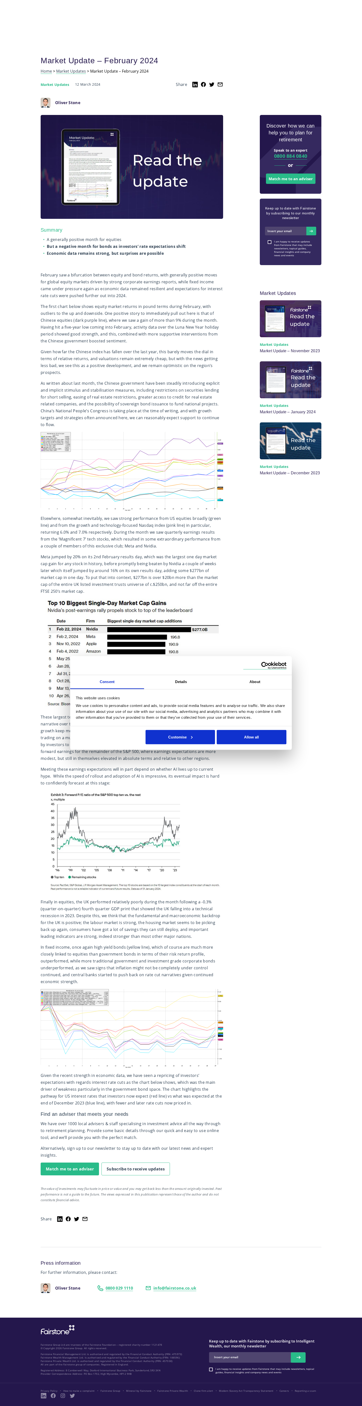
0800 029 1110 (119, 1288)
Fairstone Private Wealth (172, 1390)
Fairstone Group (110, 1390)
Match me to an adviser (70, 1169)
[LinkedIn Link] (44, 1396)
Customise (177, 737)
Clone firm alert (203, 1390)
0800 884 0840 (290, 156)
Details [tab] (181, 682)
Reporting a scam (305, 1390)
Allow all (251, 737)
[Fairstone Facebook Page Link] (53, 1396)
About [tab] (254, 682)
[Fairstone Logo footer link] (57, 1330)
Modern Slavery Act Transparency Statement (246, 1390)
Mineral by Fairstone (138, 1390)
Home (46, 71)
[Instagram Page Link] (63, 1396)
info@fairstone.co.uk (174, 1288)
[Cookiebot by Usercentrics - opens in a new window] (264, 665)
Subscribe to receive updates (136, 1169)
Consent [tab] (107, 682)
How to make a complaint (79, 1390)
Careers (284, 1390)
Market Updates (71, 71)
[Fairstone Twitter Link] (72, 1396)
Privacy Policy (49, 1390)
